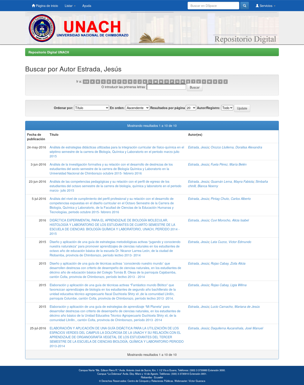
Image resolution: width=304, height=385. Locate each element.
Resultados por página (167, 107)
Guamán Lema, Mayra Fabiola (232, 181)
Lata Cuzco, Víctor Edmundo (231, 241)
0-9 (86, 81)
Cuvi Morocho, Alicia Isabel (230, 220)
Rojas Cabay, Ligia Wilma (229, 285)
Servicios (266, 5)
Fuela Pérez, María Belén (229, 164)
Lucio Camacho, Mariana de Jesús (235, 306)
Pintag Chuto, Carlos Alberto (231, 198)
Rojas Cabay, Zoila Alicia (228, 263)
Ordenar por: (63, 107)
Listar (69, 5)
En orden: (117, 107)
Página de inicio (46, 5)
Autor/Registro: (208, 107)
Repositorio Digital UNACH (48, 52)
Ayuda (86, 5)
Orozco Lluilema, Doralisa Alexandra (236, 147)
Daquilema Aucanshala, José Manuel (237, 328)
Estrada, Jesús (198, 147)
